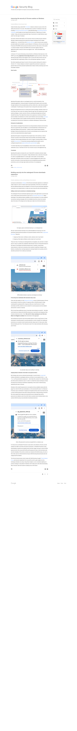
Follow (60, 38)
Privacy (62, 483)
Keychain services (30, 42)
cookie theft (43, 375)
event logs (45, 116)
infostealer (27, 26)
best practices (17, 141)
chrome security (19, 167)
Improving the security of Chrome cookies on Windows (27, 18)
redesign (24, 182)
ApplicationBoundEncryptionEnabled (29, 143)
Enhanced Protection (28, 300)
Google (58, 483)
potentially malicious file (38, 195)
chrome (15, 167)
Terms (65, 483)
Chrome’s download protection (21, 30)
